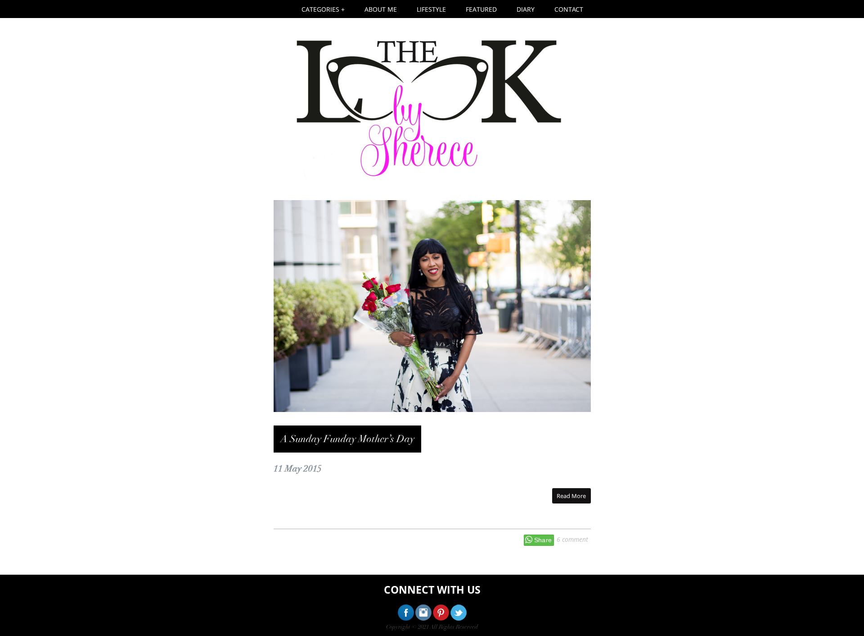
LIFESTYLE (431, 9)
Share (543, 540)
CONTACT (568, 9)
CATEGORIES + (323, 9)
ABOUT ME (380, 9)
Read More (571, 496)
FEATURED (481, 9)
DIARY (526, 9)
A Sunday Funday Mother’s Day (347, 439)
